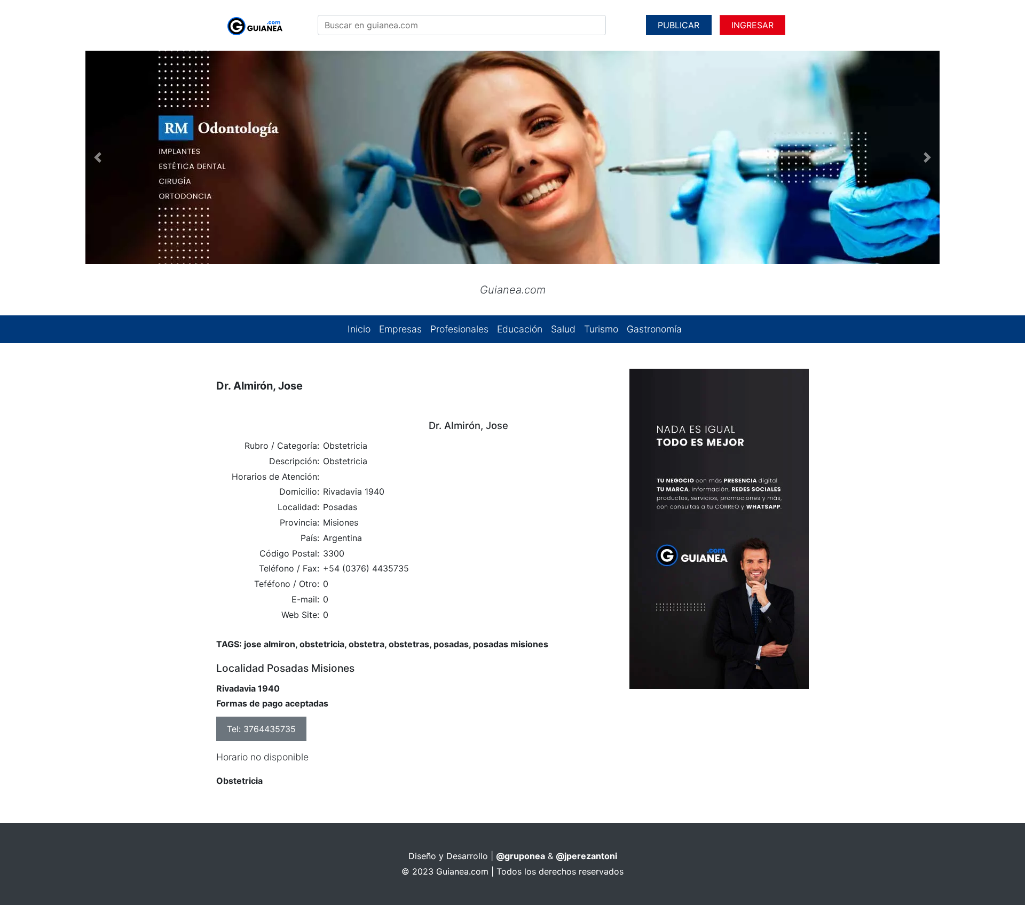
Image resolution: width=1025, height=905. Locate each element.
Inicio (359, 329)
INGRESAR (752, 25)
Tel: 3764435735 (261, 729)
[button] (98, 157)
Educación (519, 329)
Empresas (400, 329)
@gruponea (520, 856)
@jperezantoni (586, 856)
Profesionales (459, 329)
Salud (563, 329)
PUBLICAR (678, 25)
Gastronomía (654, 329)
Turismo (601, 329)
